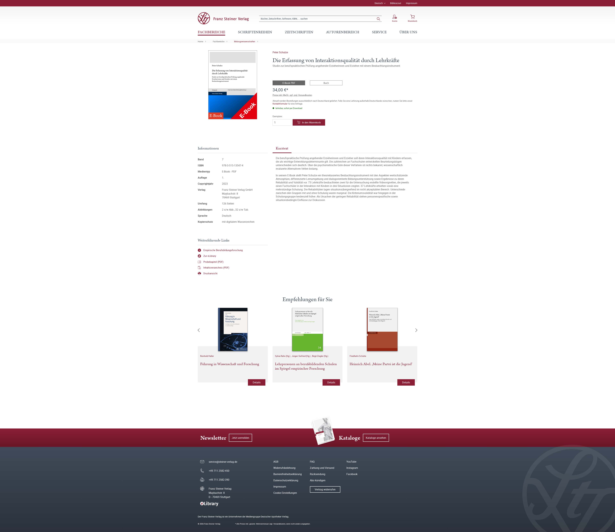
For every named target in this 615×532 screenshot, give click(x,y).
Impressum (411, 3)
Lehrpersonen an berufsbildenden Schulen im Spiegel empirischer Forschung (306, 366)
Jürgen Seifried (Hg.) (301, 356)
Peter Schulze (280, 52)
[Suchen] (378, 19)
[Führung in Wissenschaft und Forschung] (233, 329)
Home (200, 41)
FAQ (312, 461)
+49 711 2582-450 (219, 470)
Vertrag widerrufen (325, 489)
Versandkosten (279, 524)
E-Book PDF (289, 82)
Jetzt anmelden (240, 438)
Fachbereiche (218, 41)
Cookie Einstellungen (285, 493)
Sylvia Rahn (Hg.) (283, 356)
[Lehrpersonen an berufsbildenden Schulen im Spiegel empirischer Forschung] (308, 329)
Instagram (352, 468)
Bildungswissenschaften (244, 41)
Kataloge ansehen (376, 438)
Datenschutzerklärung (285, 480)
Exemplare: (278, 116)
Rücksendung (317, 474)
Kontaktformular (280, 103)
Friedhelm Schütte (358, 356)
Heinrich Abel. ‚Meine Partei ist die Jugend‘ (381, 364)
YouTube (351, 461)
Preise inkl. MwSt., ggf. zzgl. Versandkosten (292, 95)
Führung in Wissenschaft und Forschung (229, 364)
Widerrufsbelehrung (284, 468)
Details (257, 382)
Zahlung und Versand (322, 468)
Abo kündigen (317, 480)
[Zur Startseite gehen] (223, 18)
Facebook (351, 474)
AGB (275, 461)
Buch (326, 82)
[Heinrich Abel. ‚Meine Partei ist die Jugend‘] (382, 329)
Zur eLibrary (209, 255)
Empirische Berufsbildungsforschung (223, 250)
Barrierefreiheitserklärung (287, 474)
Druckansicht (210, 273)
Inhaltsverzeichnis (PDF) (216, 267)
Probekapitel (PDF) (213, 261)
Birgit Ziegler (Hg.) (320, 356)
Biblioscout (395, 3)
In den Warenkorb (311, 122)
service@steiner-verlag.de (223, 462)
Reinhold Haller (207, 356)
